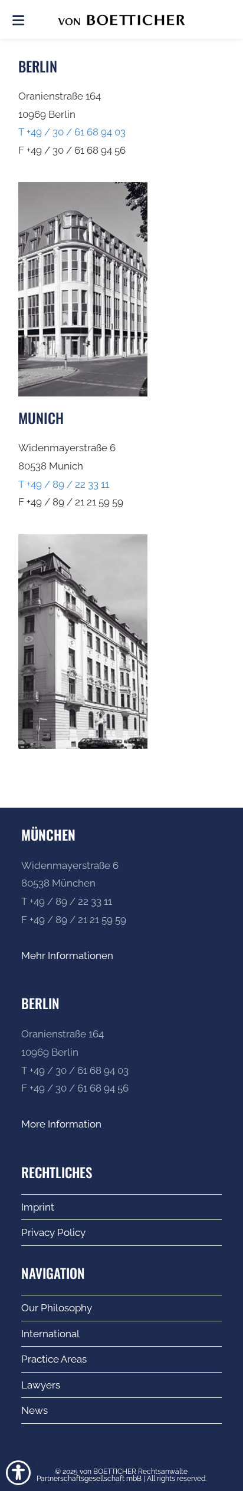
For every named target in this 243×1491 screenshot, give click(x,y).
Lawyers (40, 1385)
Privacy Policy (53, 1232)
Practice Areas (54, 1359)
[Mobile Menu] (18, 19)
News (34, 1410)
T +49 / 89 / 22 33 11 (63, 484)
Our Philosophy (56, 1308)
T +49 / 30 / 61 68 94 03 (72, 132)
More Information (61, 1124)
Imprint (37, 1207)
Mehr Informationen (67, 955)
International (50, 1334)
